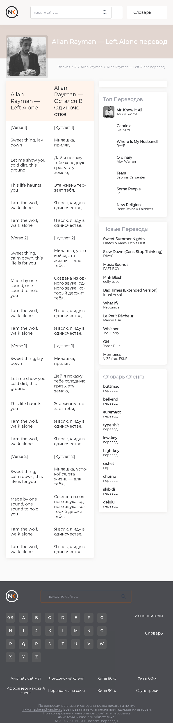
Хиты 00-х (147, 678)
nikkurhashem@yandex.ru (42, 709)
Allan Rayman (91, 67)
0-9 (10, 618)
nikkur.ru (86, 717)
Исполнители (148, 615)
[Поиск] (124, 596)
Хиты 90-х (107, 690)
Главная (63, 67)
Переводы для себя (66, 690)
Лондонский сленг (66, 678)
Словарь (142, 12)
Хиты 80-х (107, 678)
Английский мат (26, 678)
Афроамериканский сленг (26, 690)
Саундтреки (147, 690)
